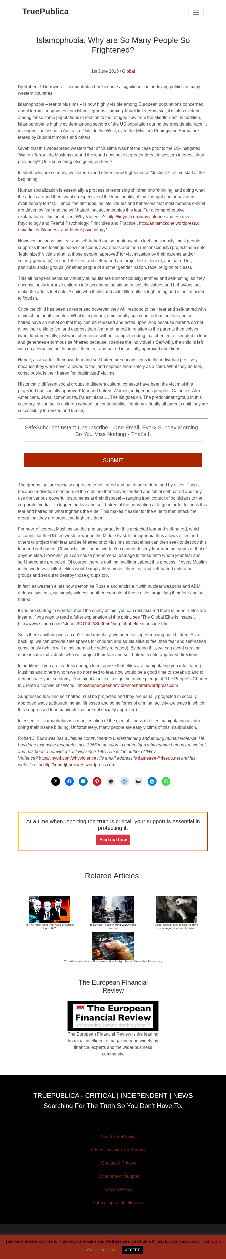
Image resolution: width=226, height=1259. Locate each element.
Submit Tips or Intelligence (118, 1202)
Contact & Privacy (118, 1163)
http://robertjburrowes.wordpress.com (79, 764)
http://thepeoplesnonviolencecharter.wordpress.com (128, 685)
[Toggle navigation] (196, 12)
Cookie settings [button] (101, 1249)
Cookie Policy (118, 1189)
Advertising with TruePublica (119, 1149)
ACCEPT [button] (132, 1250)
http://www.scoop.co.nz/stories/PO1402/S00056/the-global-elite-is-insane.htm (93, 623)
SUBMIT (113, 460)
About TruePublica (118, 1136)
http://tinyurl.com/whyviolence (136, 216)
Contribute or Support (118, 1176)
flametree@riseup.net (159, 758)
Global (128, 71)
